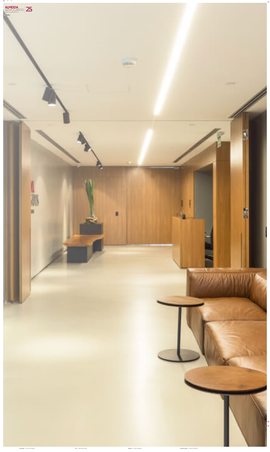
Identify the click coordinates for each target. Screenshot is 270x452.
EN (7, 0)
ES (11, 0)
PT (4, 0)
